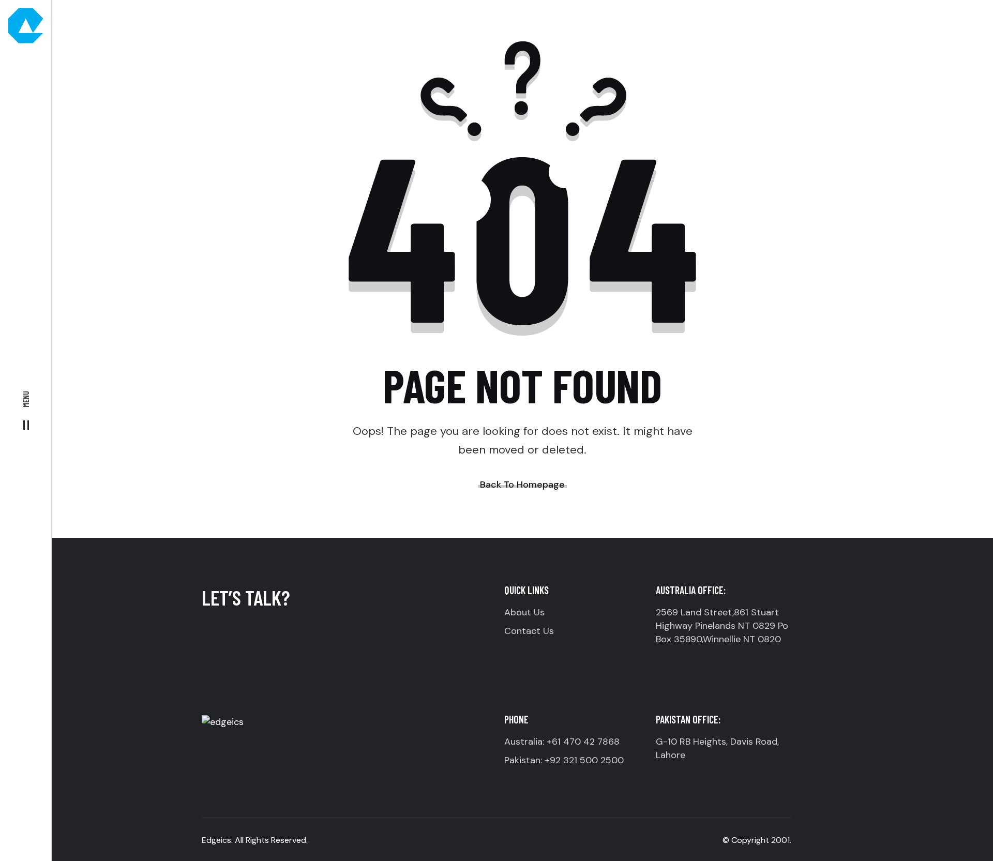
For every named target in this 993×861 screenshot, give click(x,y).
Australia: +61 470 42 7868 (562, 741)
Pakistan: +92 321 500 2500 (564, 760)
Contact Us (529, 631)
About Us (524, 612)
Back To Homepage (522, 484)
